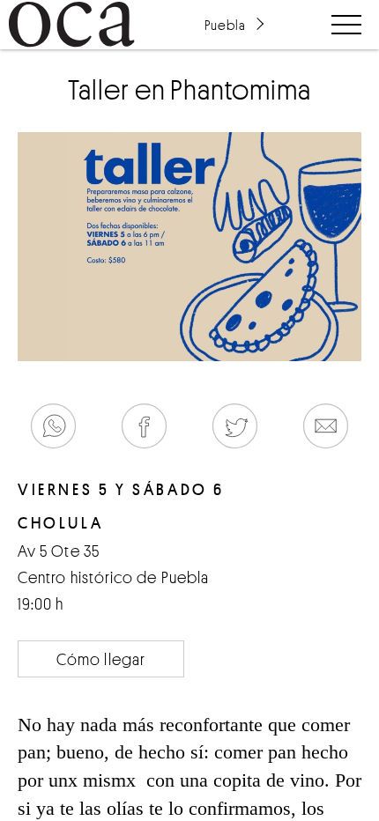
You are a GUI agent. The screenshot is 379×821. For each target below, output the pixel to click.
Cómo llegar (100, 659)
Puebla (224, 24)
